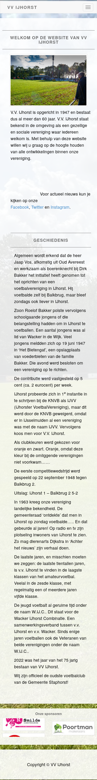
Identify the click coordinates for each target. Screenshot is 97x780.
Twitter (37, 207)
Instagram (60, 207)
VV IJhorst (22, 6)
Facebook (20, 207)
